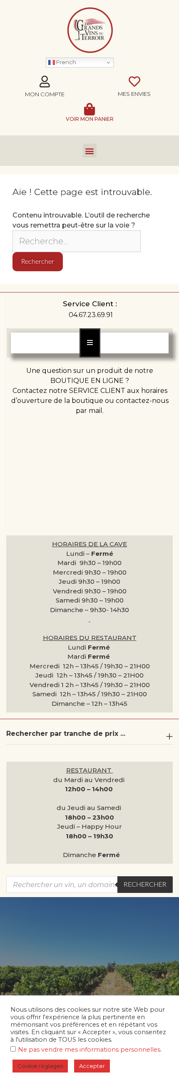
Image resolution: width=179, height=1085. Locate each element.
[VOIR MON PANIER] (89, 109)
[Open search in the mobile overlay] (89, 884)
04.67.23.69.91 (91, 315)
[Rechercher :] (76, 242)
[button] (90, 151)
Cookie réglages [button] (40, 1065)
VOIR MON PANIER (90, 119)
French (65, 62)
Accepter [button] (92, 1065)
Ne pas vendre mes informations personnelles (89, 1049)
